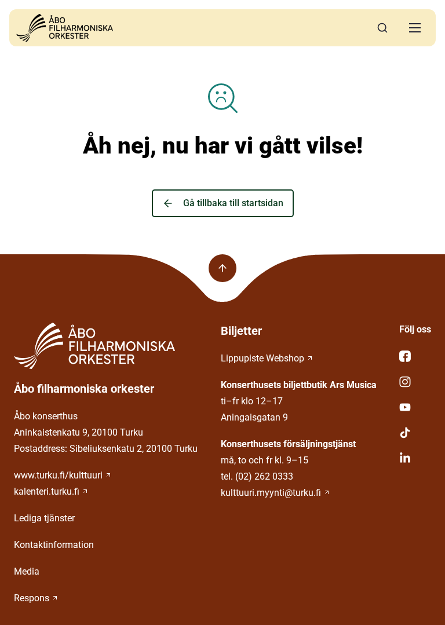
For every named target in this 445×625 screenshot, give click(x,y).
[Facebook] (415, 356)
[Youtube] (415, 407)
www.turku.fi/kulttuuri (58, 475)
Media (26, 571)
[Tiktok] (415, 432)
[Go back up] (222, 268)
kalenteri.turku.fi (46, 491)
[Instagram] (415, 382)
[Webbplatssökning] (382, 28)
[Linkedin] (415, 458)
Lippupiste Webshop (262, 358)
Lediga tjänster (44, 518)
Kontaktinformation (54, 544)
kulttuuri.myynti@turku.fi (271, 492)
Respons (31, 598)
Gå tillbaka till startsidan (233, 203)
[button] (415, 28)
